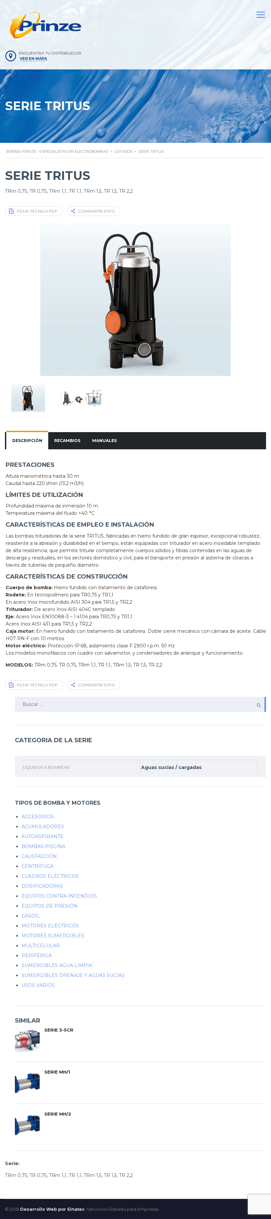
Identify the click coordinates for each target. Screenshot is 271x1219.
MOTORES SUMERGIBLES (52, 936)
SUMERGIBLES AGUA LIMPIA (56, 965)
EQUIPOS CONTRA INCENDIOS (59, 896)
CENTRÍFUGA (37, 866)
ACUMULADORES (42, 827)
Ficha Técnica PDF (37, 211)
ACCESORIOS (37, 817)
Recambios (67, 440)
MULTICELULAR (40, 946)
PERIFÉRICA (36, 955)
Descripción (27, 440)
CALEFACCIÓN (39, 856)
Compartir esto (96, 211)
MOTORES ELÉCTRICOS (50, 926)
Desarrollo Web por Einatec (52, 1209)
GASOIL (30, 916)
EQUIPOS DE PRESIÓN (49, 906)
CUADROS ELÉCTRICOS (50, 876)
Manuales (104, 440)
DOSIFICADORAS (42, 886)
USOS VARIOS (38, 985)
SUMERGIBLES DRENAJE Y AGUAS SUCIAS (73, 975)
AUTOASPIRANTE (42, 836)
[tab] (27, 440)
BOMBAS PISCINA (43, 846)
